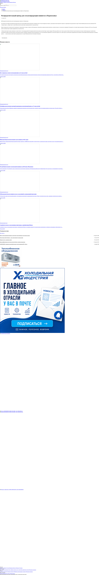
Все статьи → (2, 233)
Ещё (2, 3)
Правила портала (10, 571)
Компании (11, 2)
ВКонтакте (5, 573)
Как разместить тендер (25, 569)
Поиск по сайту (3, 5)
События (4, 2)
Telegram (1, 573)
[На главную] (4, 1)
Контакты (5, 571)
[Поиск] (0, 4)
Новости (1, 2)
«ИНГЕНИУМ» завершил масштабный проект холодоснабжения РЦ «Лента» (13, 244)
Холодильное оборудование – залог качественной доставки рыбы (11, 237)
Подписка (2, 7)
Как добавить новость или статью (15, 569)
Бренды (14, 2)
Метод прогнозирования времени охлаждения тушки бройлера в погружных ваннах (15, 235)
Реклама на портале (32, 569)
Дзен (8, 573)
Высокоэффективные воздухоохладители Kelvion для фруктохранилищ (12, 242)
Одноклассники (12, 573)
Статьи (8, 2)
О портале (2, 571)
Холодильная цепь (4, 37)
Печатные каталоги (29, 571)
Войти (5, 7)
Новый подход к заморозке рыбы (6, 239)
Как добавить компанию (4, 569)
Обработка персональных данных (20, 571)
